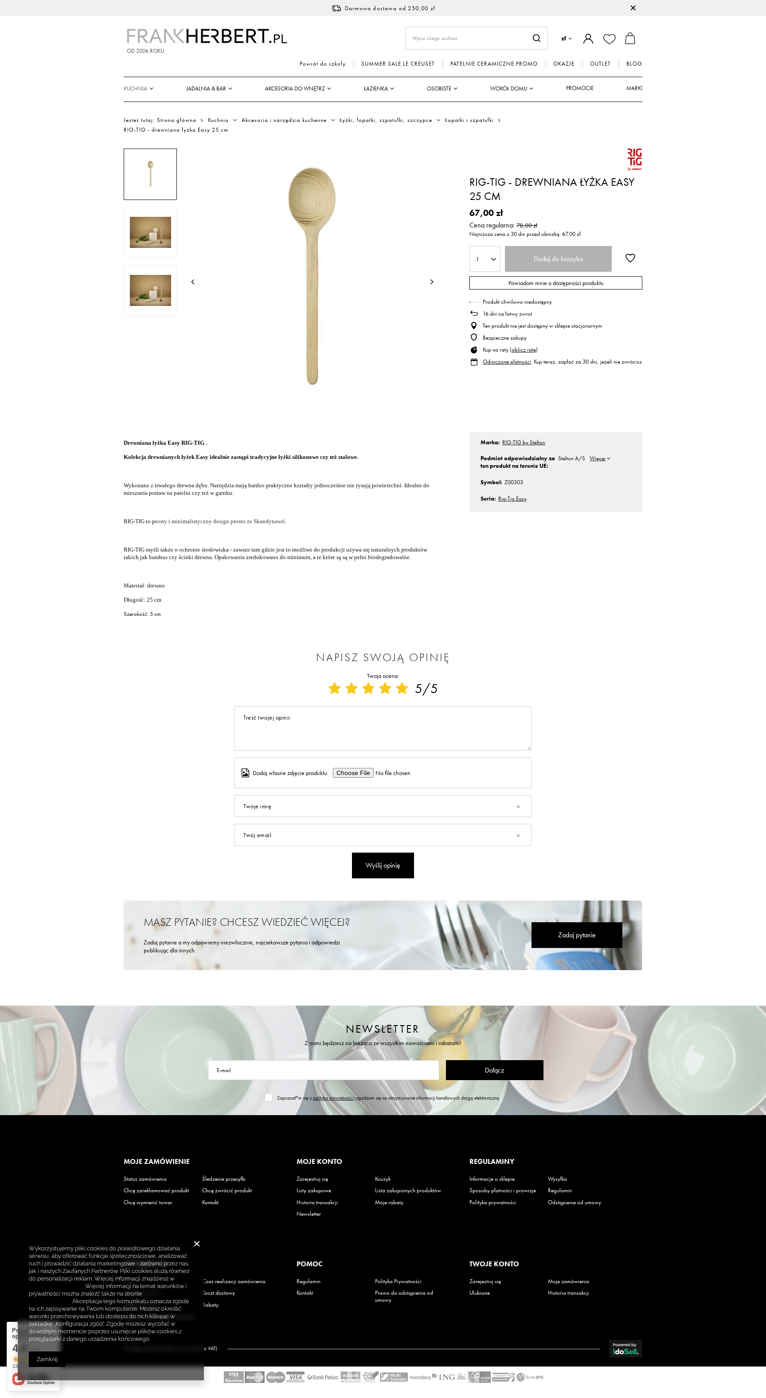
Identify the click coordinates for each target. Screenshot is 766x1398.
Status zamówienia (145, 1179)
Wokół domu (508, 88)
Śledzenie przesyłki (224, 1179)
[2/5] (351, 688)
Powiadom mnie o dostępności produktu (556, 283)
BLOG (634, 63)
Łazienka (376, 88)
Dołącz (494, 1070)
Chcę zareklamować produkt (156, 1190)
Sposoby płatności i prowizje (502, 1190)
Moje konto (319, 1161)
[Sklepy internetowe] (625, 1349)
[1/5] (334, 688)
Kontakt (210, 1202)
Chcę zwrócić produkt (227, 1190)
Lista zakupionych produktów (408, 1190)
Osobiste (439, 88)
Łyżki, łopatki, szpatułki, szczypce (386, 120)
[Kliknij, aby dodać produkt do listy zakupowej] (630, 258)
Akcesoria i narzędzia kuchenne (284, 120)
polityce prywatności (56, 1286)
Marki (634, 88)
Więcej (598, 458)
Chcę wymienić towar (148, 1202)
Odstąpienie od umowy (574, 1202)
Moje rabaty (389, 1202)
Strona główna (176, 120)
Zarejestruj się (312, 1179)
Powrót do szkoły (323, 63)
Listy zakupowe (314, 1190)
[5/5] (402, 688)
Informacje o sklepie (492, 1179)
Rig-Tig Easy (512, 498)
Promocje (580, 88)
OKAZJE (563, 63)
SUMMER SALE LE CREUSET (398, 63)
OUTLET (600, 63)
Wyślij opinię (383, 865)
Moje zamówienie (157, 1161)
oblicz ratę (524, 349)
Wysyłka (557, 1179)
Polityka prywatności (492, 1202)
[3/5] (368, 688)
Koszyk (383, 1179)
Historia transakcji (317, 1202)
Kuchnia (135, 88)
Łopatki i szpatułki (469, 120)
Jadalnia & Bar (206, 88)
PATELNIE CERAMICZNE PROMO (494, 63)
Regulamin (560, 1190)
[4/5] (385, 688)
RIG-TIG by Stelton (523, 442)
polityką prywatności (333, 1098)
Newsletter (383, 1029)
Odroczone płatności (507, 361)
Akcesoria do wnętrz (295, 88)
